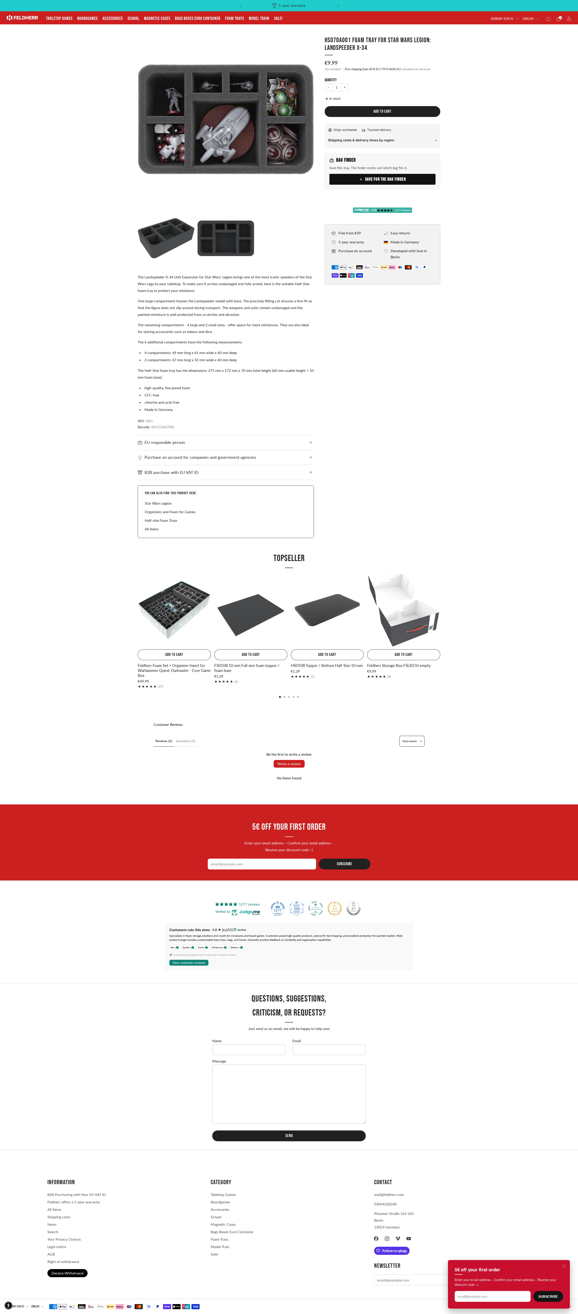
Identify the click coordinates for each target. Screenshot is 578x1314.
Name (216, 1041)
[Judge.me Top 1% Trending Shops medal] (334, 908)
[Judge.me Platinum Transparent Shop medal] (315, 908)
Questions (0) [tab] (185, 741)
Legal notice (56, 1246)
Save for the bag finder (385, 179)
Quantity (331, 80)
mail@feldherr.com (389, 1194)
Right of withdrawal (63, 1261)
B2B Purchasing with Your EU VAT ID (76, 1194)
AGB (51, 1254)
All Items (54, 1209)
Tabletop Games (59, 18)
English (528, 19)
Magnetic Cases (157, 18)
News (51, 1224)
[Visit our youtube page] (408, 1238)
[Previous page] (137, 610)
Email (296, 1041)
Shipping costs (58, 1217)
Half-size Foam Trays (161, 520)
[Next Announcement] (338, 6)
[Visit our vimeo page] (397, 1238)
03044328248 (385, 1204)
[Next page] (440, 610)
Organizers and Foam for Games (170, 512)
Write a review (289, 764)
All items (151, 529)
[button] (8, 1305)
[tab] (280, 697)
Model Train (259, 18)
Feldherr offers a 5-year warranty (73, 1202)
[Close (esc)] (564, 1266)
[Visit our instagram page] (387, 1238)
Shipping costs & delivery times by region (361, 140)
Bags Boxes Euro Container (232, 1232)
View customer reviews (188, 963)
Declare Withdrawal (67, 1273)
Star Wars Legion (158, 503)
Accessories (113, 18)
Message (219, 1061)
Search (52, 1232)
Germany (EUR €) (502, 19)
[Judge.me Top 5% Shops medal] (353, 908)
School (133, 18)
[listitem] (289, 5)
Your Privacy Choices (64, 1239)
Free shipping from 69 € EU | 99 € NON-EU (373, 69)
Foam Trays (234, 18)
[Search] (548, 19)
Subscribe (548, 1296)
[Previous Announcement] (240, 6)
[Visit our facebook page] (376, 1238)
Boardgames (87, 18)
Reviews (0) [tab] (163, 741)
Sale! (278, 18)
